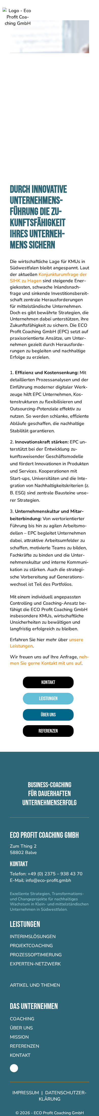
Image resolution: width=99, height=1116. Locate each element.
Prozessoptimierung (36, 955)
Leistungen (48, 699)
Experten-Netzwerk (35, 964)
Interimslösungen (33, 937)
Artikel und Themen (35, 985)
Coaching (22, 1019)
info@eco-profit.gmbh (48, 880)
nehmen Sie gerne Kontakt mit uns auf (49, 660)
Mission (19, 1037)
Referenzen (48, 731)
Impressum (26, 1093)
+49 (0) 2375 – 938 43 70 (55, 874)
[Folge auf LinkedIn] (14, 1068)
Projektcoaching (31, 946)
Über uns (48, 715)
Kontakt (48, 682)
